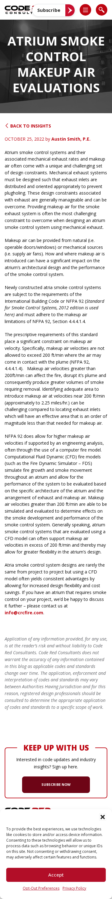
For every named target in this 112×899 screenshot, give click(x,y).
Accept (56, 875)
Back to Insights (30, 126)
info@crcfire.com (24, 613)
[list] (85, 10)
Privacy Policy (74, 888)
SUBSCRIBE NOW (56, 784)
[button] (103, 817)
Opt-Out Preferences (41, 888)
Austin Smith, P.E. (71, 139)
